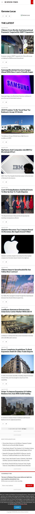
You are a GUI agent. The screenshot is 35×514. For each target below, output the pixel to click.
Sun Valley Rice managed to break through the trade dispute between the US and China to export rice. (17, 297)
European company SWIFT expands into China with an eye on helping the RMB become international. (16, 57)
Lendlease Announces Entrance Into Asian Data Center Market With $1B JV (16, 311)
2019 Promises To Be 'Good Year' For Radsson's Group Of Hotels (15, 111)
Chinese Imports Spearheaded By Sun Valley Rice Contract (16, 271)
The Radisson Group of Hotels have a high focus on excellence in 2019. (14, 137)
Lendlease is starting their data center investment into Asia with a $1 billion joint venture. (17, 336)
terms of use (23, 504)
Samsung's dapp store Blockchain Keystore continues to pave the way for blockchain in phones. (16, 97)
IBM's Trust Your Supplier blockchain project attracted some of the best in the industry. (17, 177)
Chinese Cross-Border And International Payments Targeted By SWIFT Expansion (17, 31)
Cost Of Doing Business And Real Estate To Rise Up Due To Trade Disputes (17, 191)
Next (25, 429)
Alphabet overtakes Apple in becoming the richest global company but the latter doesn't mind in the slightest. (16, 257)
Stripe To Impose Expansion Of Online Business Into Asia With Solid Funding (16, 392)
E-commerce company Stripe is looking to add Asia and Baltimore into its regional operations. (15, 418)
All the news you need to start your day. (11, 481)
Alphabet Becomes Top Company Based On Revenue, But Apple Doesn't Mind (17, 231)
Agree (17, 507)
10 (22, 429)
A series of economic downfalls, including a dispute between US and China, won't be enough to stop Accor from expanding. (17, 377)
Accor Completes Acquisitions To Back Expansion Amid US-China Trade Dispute (17, 350)
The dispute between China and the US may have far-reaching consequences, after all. (15, 217)
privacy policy (13, 504)
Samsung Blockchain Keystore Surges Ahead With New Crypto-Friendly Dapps (17, 71)
